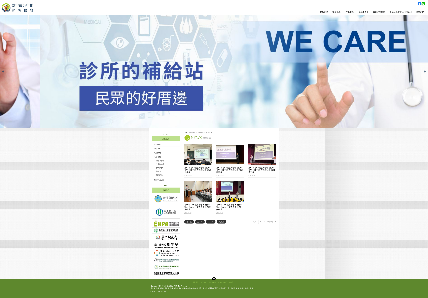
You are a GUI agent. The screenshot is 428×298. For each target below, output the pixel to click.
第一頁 (189, 222)
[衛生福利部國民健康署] (166, 223)
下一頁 (210, 222)
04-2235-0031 (172, 288)
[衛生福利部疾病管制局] (166, 231)
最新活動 (157, 153)
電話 (151, 288)
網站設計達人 (162, 291)
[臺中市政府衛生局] (166, 245)
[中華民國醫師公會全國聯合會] (166, 260)
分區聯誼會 (160, 164)
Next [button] (425, 71)
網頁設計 (153, 291)
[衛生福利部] (166, 199)
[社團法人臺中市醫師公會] (166, 267)
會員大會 (159, 168)
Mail (180, 288)
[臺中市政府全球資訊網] (166, 237)
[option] (214, 71)
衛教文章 (157, 149)
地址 (200, 288)
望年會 (158, 171)
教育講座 (159, 175)
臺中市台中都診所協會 (17, 7)
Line (423, 3)
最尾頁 (221, 222)
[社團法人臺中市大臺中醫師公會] (166, 273)
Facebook (419, 3)
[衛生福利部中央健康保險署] (166, 211)
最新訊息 (157, 144)
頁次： (255, 222)
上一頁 (199, 222)
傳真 (166, 288)
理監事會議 (160, 161)
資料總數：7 (271, 222)
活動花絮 (157, 157)
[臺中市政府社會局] (166, 253)
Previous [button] (3, 71)
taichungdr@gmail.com (189, 288)
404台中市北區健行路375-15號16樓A (214, 288)
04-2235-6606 (158, 288)
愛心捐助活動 (159, 180)
